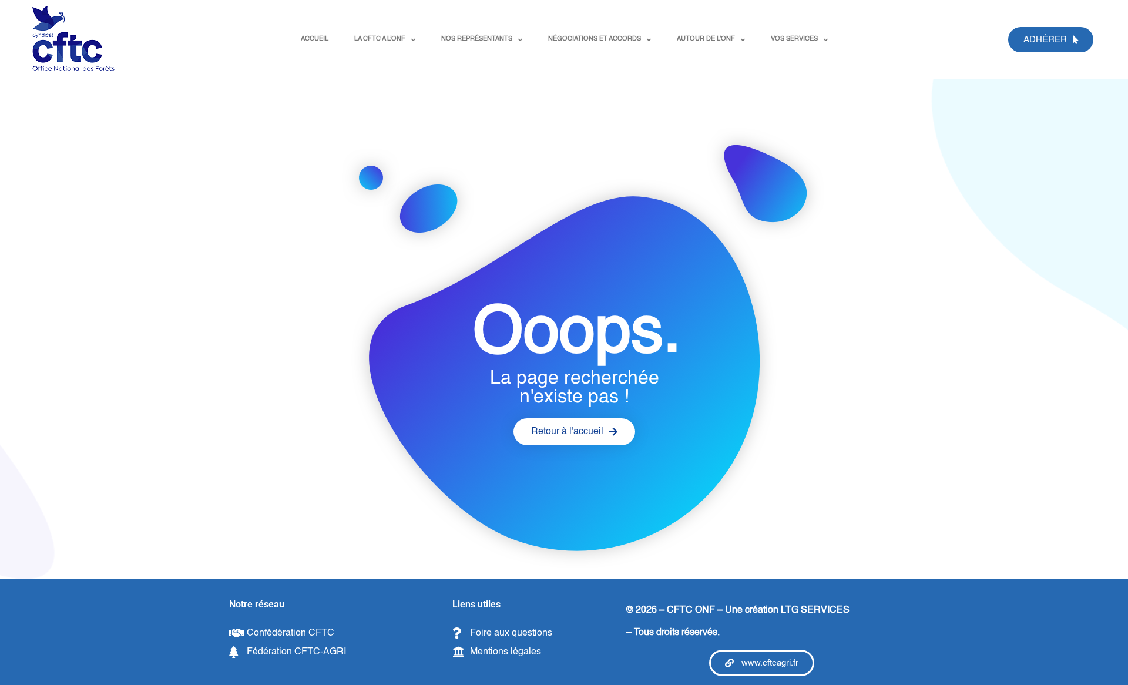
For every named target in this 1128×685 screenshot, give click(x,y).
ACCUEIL (314, 39)
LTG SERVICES (815, 610)
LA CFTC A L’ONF (379, 39)
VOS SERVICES (794, 39)
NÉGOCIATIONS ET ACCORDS (594, 39)
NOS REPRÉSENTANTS (476, 39)
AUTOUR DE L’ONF (706, 39)
